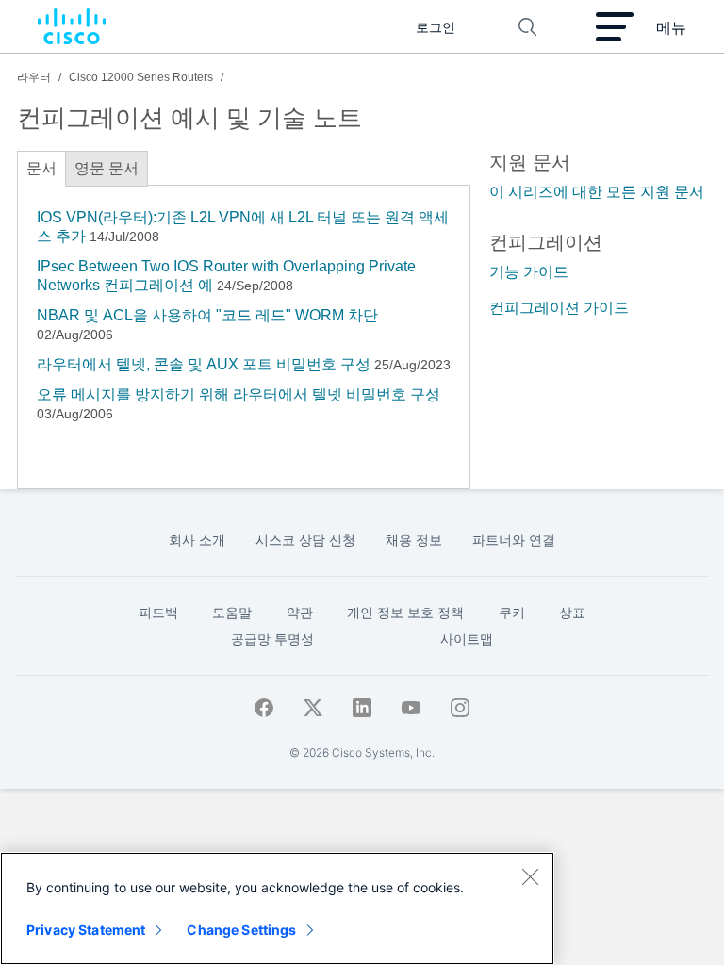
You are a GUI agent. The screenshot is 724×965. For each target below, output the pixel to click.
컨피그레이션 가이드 (559, 308)
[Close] (529, 876)
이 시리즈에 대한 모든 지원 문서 (596, 192)
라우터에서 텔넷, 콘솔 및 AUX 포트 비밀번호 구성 (203, 364)
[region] (277, 908)
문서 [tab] (41, 168)
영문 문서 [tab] (106, 168)
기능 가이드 (528, 272)
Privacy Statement (85, 930)
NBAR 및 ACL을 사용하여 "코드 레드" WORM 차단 (207, 315)
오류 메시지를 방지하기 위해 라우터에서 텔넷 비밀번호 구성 (238, 394)
